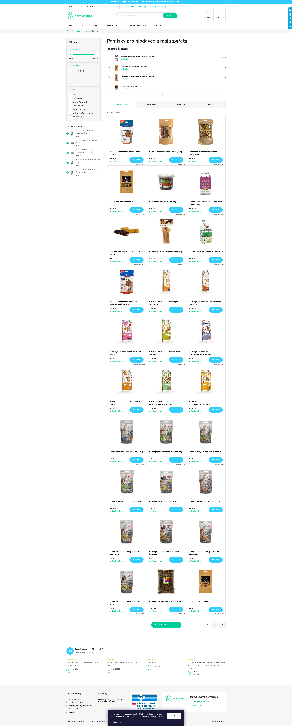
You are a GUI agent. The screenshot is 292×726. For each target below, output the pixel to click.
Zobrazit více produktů (165, 95)
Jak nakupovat (71, 7)
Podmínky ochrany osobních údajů (81, 706)
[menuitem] (72, 25)
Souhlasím (174, 716)
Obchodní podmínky (86, 7)
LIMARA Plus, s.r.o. (80, 102)
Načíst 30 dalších (164, 625)
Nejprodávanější (121, 104)
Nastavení (117, 722)
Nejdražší (181, 104)
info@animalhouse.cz (201, 702)
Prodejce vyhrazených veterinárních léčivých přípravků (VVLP (110, 700)
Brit (75, 95)
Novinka (76, 78)
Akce (75, 75)
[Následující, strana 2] (215, 625)
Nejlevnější (151, 104)
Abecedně (210, 104)
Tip (75, 82)
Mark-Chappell (79, 106)
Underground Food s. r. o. (82, 113)
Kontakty (72, 712)
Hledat (170, 15)
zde (161, 716)
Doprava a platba (75, 709)
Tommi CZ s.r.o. (79, 109)
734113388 (198, 706)
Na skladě (78, 71)
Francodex (77, 98)
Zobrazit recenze (91, 653)
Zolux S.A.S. (78, 117)
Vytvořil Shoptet (220, 721)
